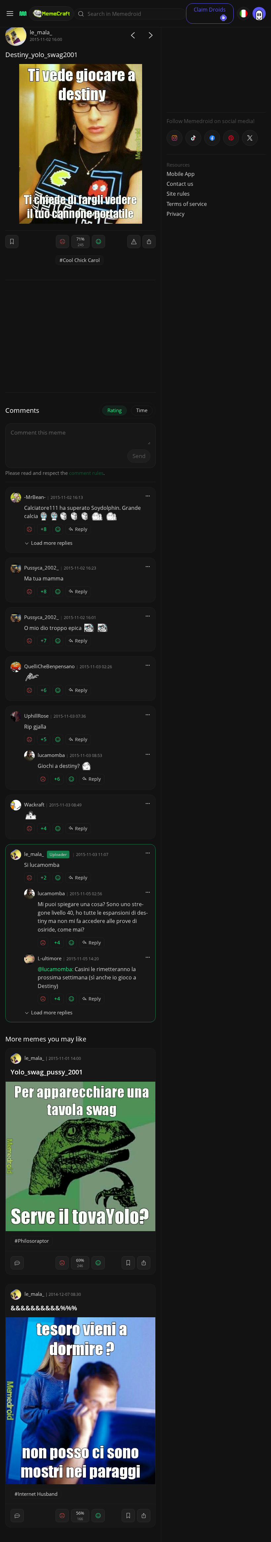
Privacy (175, 213)
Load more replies (51, 543)
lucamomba (51, 755)
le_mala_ (41, 32)
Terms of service (187, 204)
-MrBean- (35, 497)
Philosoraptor (33, 1240)
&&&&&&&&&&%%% (44, 1307)
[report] (133, 241)
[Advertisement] (216, 66)
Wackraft (34, 804)
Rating (114, 410)
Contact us (180, 183)
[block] (149, 241)
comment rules (86, 473)
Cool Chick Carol (81, 260)
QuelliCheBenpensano (49, 666)
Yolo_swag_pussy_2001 (47, 1071)
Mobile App (181, 174)
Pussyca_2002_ (41, 567)
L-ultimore (49, 958)
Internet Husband (38, 1494)
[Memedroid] (22, 13)
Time (141, 410)
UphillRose (36, 715)
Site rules (178, 193)
